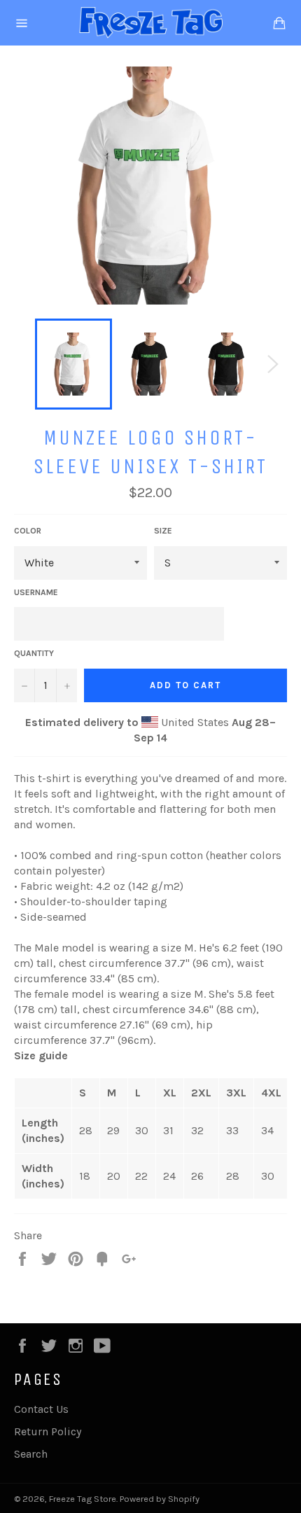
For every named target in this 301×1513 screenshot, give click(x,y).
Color (27, 531)
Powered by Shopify (160, 1498)
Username (36, 592)
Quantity (34, 653)
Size (163, 531)
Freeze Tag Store (82, 1498)
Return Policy (47, 1431)
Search (31, 1453)
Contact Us (41, 1409)
